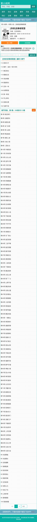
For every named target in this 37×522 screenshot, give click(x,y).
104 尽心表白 (5, 98)
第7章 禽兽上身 (5, 138)
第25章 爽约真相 (6, 208)
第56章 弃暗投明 (6, 329)
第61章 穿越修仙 (6, 349)
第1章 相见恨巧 (5, 114)
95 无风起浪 (4, 482)
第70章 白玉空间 (6, 384)
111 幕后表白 (5, 71)
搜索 (33, 6)
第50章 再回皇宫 (6, 306)
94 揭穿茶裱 (4, 478)
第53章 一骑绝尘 (6, 318)
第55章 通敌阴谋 (6, 325)
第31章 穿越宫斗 (6, 232)
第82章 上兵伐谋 (6, 431)
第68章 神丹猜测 (6, 376)
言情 (9, 15)
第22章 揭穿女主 (6, 196)
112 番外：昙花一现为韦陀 (9, 67)
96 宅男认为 (4, 486)
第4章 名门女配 (5, 126)
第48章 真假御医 (6, 298)
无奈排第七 (17, 31)
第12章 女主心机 (6, 157)
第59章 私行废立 (6, 341)
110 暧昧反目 (5, 75)
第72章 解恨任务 (6, 392)
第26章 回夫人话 (6, 212)
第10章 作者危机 (6, 149)
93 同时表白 (4, 474)
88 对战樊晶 (4, 455)
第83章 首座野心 (6, 439)
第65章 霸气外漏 (6, 365)
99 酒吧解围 (4, 498)
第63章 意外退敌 (6, 357)
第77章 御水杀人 (6, 412)
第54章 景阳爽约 (6, 322)
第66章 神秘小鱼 (6, 369)
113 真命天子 (21, 39)
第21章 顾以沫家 (6, 192)
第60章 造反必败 (6, 345)
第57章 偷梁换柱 (6, 333)
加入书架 (9, 43)
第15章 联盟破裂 (6, 169)
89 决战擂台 (4, 459)
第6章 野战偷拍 (5, 134)
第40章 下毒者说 (6, 267)
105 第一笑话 (5, 94)
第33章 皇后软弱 (6, 239)
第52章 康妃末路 (6, 314)
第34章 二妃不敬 (6, 243)
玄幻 (9, 12)
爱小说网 (5, 3)
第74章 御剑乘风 (6, 400)
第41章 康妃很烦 (6, 271)
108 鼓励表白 (5, 82)
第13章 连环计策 (6, 161)
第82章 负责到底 (6, 435)
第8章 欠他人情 (5, 142)
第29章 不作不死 (6, 224)
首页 (3, 12)
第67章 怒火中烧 (6, 372)
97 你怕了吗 (4, 490)
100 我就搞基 (5, 502)
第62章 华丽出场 (6, 353)
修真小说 (11, 24)
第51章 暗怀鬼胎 (6, 310)
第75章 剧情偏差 (6, 404)
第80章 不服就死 (6, 423)
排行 (21, 15)
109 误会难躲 (5, 79)
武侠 (15, 12)
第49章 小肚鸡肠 (6, 302)
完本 (27, 15)
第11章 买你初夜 (6, 153)
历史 (27, 12)
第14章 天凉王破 (6, 165)
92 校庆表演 (4, 470)
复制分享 (32, 55)
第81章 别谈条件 (6, 427)
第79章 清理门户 (6, 419)
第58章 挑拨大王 (6, 337)
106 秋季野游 (5, 90)
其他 (15, 15)
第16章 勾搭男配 (6, 173)
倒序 (33, 110)
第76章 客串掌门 (6, 408)
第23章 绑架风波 (6, 200)
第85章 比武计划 (6, 447)
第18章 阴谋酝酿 (6, 181)
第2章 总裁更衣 (5, 118)
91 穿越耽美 (4, 466)
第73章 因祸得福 (6, 396)
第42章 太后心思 (6, 275)
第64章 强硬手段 (6, 361)
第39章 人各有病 (6, 263)
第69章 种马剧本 (6, 380)
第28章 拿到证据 (6, 220)
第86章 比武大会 (6, 451)
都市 (21, 12)
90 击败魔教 (4, 462)
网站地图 (18, 519)
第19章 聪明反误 (6, 185)
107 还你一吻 (5, 86)
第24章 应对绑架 (6, 204)
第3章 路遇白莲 (5, 122)
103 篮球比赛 (5, 102)
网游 (33, 12)
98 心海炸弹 (4, 494)
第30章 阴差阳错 (6, 228)
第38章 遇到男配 (6, 259)
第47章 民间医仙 (6, 294)
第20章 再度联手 (6, 189)
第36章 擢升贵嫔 (6, 251)
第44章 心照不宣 (6, 282)
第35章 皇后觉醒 (6, 247)
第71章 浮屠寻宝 (6, 388)
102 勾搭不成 (5, 106)
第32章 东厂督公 (6, 235)
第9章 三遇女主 (5, 146)
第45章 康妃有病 (6, 286)
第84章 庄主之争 (6, 443)
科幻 (3, 15)
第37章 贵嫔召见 (6, 255)
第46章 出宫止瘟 (6, 290)
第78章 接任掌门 (6, 415)
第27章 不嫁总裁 (6, 216)
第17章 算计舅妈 (6, 177)
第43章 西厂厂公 (6, 279)
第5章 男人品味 (5, 130)
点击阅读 (27, 43)
